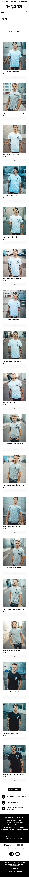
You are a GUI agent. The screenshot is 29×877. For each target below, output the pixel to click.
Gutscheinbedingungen (7, 829)
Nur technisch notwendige (15, 871)
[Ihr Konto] (22, 11)
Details (14, 77)
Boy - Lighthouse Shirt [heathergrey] (14, 443)
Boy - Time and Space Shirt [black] (13, 774)
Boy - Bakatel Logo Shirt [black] (12, 733)
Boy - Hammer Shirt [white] (11, 71)
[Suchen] (19, 11)
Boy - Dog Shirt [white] (10, 237)
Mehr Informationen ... (14, 865)
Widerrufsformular (9, 825)
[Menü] (2, 11)
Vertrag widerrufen (14, 789)
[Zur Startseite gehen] (14, 7)
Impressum (8, 817)
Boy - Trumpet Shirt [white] (11, 319)
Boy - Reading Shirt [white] (11, 154)
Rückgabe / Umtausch (21, 829)
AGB (13, 817)
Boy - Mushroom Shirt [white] (12, 278)
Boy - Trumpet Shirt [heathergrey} (13, 609)
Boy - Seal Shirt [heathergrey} (12, 567)
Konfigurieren (15, 868)
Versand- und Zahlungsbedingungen (14, 822)
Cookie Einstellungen (18, 827)
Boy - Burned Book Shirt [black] (12, 691)
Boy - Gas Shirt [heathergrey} (12, 650)
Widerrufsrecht (11, 820)
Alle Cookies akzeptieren (15, 875)
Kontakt (19, 820)
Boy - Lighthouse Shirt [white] (12, 361)
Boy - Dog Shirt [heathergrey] (12, 526)
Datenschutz (19, 817)
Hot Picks (17, 1)
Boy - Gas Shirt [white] (10, 195)
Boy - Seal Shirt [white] (10, 402)
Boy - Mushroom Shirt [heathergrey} (14, 485)
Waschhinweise (19, 825)
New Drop (24, 1)
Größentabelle (7, 827)
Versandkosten (6, 836)
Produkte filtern (15, 31)
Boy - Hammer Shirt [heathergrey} (13, 113)
